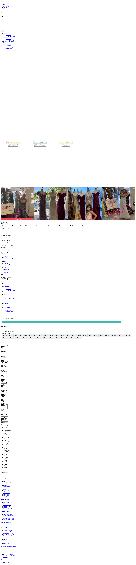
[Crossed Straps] (4, 367)
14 (52, 335)
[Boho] (4, 355)
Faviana (5, 489)
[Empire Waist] (4, 405)
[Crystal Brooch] (4, 382)
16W (115, 335)
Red (6, 456)
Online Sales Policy (7, 264)
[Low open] (4, 370)
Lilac (6, 444)
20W (128, 335)
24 (80, 335)
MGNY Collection (7, 542)
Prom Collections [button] (5, 478)
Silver (6, 468)
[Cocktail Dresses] (6, 351)
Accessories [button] (3, 551)
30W (32, 338)
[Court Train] (4, 395)
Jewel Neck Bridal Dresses (9, 516)
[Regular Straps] (4, 418)
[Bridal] (6, 347)
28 (91, 335)
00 (11, 335)
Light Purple (7, 446)
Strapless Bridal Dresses (8, 519)
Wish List (5, 4)
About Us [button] (5, 294)
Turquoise (7, 436)
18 (63, 335)
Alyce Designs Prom (8, 482)
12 (46, 335)
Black (6, 465)
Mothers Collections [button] (5, 527)
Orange (6, 457)
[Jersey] (3, 389)
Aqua (6, 434)
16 (57, 335)
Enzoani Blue (6, 502)
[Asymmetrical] (4, 393)
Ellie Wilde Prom (7, 487)
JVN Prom (5, 491)
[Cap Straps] (4, 417)
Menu (2, 31)
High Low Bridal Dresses (9, 515)
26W (19, 338)
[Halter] (4, 399)
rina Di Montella (7, 543)
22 (74, 335)
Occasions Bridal (13, 144)
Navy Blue (7, 441)
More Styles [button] (3, 559)
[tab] (69, 286)
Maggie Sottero (6, 503)
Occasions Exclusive (8, 508)
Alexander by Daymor (8, 533)
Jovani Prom (6, 490)
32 (102, 335)
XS (52, 338)
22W (6, 338)
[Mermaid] (4, 407)
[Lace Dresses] (4, 357)
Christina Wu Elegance (8, 535)
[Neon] (2, 375)
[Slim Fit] (4, 408)
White (6, 470)
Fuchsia (6, 451)
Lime (6, 433)
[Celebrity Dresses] (5, 361)
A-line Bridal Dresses (8, 514)
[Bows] (4, 381)
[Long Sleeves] (5, 413)
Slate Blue (7, 439)
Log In (4, 10)
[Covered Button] (4, 366)
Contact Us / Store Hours (9, 301)
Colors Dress (6, 562)
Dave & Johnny (6, 486)
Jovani (4, 538)
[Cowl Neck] (4, 398)
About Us (5, 263)
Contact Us (5, 256)
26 (85, 335)
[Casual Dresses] (6, 350)
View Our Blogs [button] (7, 307)
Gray (6, 467)
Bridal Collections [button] (5, 499)
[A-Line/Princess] (4, 404)
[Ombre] (2, 376)
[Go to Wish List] (2, 1)
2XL (79, 338)
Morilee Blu (6, 507)
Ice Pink (7, 447)
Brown (6, 464)
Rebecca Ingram (7, 505)
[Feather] (3, 388)
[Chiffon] (3, 386)
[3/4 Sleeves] (5, 412)
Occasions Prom (66, 144)
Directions (5, 303)
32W (39, 338)
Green (6, 431)
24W (12, 338)
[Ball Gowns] (4, 354)
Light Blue (7, 437)
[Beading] (4, 380)
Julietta (5, 525)
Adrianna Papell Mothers (9, 531)
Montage (5, 539)
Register (5, 8)
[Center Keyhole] (5, 362)
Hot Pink (7, 450)
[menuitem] (69, 5)
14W (108, 335)
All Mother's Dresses (8, 530)
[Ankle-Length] (4, 392)
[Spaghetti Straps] (4, 419)
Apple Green (8, 430)
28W (26, 338)
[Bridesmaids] (6, 349)
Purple (6, 443)
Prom (4, 481)
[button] (6, 33)
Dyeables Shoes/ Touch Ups (9, 555)
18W (121, 335)
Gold (6, 463)
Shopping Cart (6, 7)
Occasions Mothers (40, 144)
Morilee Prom (6, 493)
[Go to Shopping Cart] (1, 1)
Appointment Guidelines (8, 258)
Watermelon (7, 453)
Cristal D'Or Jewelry (8, 554)
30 (96, 335)
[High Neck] (4, 400)
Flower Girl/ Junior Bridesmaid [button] (8, 546)
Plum (6, 454)
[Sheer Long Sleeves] (5, 414)
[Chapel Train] (4, 394)
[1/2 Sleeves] (5, 410)
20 (69, 335)
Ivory (6, 460)
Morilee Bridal (6, 506)
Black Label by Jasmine (8, 534)
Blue (6, 440)
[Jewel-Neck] (4, 401)
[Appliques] (4, 379)
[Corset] (5, 364)
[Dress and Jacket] (4, 356)
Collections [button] (6, 286)
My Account (6, 6)
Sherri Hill (5, 496)
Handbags (5, 557)
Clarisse (5, 485)
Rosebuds (5, 549)
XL (73, 338)
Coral (6, 458)
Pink (6, 448)
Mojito (6, 429)
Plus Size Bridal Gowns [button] (6, 522)
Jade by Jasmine (7, 537)
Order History (6, 271)
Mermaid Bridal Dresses (8, 518)
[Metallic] (2, 374)
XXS (46, 338)
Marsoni (5, 540)
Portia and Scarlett (7, 495)
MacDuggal (6, 494)
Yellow (6, 427)
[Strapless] (4, 420)
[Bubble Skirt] (5, 360)
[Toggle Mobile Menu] (1, 281)
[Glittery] (2, 373)
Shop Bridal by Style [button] (5, 511)
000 (6, 335)
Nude (6, 461)
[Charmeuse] (3, 385)
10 (41, 335)
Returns (5, 257)
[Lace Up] (4, 369)
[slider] (122, 322)
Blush (4, 484)
